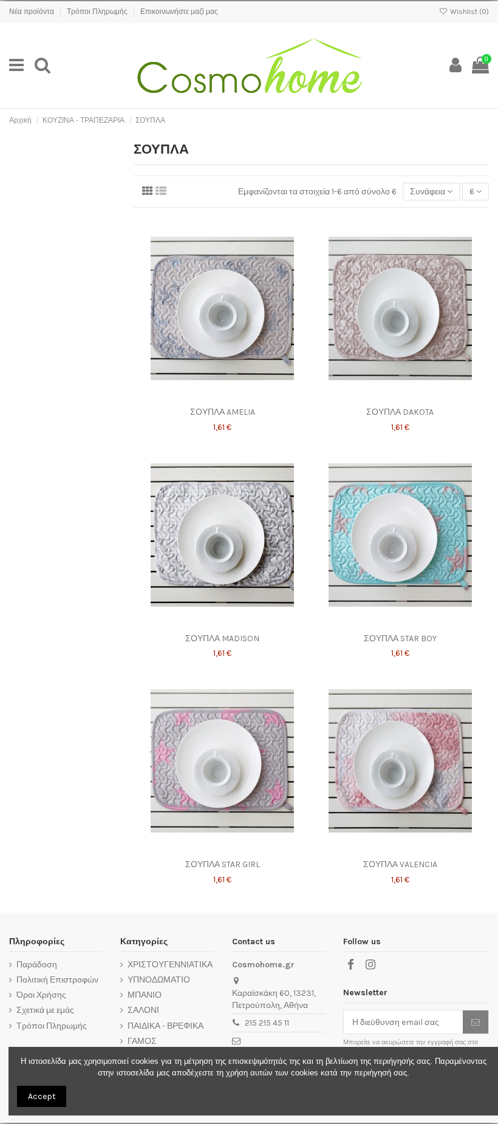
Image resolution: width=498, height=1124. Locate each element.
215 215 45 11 (267, 1023)
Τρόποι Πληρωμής (98, 11)
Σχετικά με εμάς (45, 1010)
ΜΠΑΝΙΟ (145, 995)
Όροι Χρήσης (41, 995)
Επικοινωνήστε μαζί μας (179, 11)
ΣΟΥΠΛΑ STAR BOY (400, 638)
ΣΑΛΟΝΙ (143, 1010)
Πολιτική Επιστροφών (57, 980)
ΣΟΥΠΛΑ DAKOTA (400, 412)
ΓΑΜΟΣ (142, 1041)
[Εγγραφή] (475, 1022)
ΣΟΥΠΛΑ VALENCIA (400, 864)
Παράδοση (36, 964)
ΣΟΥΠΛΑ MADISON (222, 638)
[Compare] (222, 397)
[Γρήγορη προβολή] (239, 397)
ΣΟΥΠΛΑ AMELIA (222, 412)
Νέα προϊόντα (32, 11)
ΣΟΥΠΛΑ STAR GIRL (222, 864)
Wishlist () (468, 11)
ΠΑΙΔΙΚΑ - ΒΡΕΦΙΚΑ (165, 1026)
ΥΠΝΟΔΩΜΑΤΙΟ (159, 980)
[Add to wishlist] (205, 397)
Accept (42, 1096)
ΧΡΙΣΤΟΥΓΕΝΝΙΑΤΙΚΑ (170, 964)
